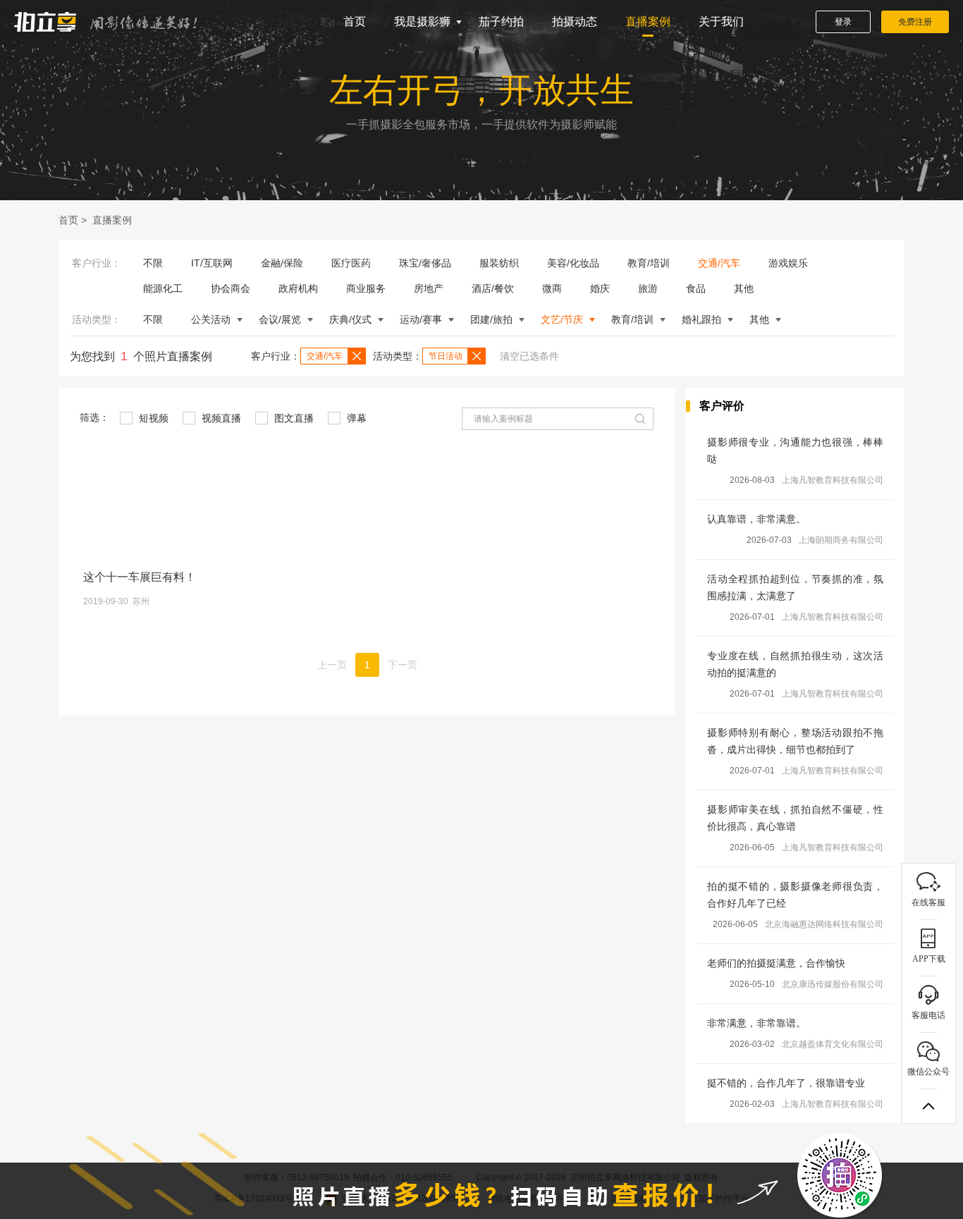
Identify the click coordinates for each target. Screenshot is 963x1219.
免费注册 (915, 22)
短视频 (152, 418)
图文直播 (292, 418)
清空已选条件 (529, 356)
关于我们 (721, 21)
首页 (354, 21)
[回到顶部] (928, 1106)
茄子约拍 (501, 21)
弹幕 (355, 418)
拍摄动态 (574, 21)
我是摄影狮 (422, 21)
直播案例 (647, 21)
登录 (843, 22)
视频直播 (220, 418)
